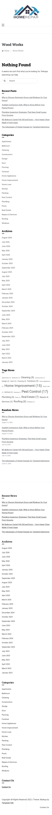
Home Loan (6, 184)
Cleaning (5, 150)
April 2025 (6, 285)
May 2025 (6, 281)
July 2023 (5, 341)
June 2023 (6, 345)
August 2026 (7, 238)
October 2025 (7, 263)
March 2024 (6, 323)
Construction (7, 154)
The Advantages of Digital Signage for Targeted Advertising (25, 127)
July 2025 (5, 276)
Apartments (6, 141)
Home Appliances (9, 176)
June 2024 (6, 315)
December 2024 (8, 302)
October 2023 (7, 332)
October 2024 (7, 306)
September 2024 (8, 311)
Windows (5, 223)
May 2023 (6, 349)
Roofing (5, 219)
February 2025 (7, 293)
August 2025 (7, 272)
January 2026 (7, 259)
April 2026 (6, 255)
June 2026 (6, 246)
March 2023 (6, 358)
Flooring (5, 167)
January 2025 (7, 298)
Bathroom (6, 146)
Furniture (5, 172)
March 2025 (6, 289)
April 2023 (6, 354)
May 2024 (6, 319)
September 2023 (8, 336)
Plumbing (5, 202)
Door (4, 163)
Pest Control (7, 197)
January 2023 (7, 362)
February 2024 (7, 328)
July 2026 (5, 242)
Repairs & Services (9, 214)
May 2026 (6, 251)
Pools (4, 206)
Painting (5, 193)
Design (4, 159)
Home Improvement (10, 180)
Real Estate (6, 210)
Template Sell (7, 803)
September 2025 (8, 268)
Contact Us (44, 807)
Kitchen (5, 189)
